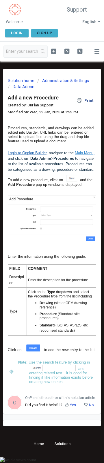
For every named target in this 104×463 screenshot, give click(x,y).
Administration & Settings (65, 80)
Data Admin (23, 86)
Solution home (21, 80)
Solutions (62, 444)
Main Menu (84, 153)
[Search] (43, 51)
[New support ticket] (53, 51)
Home (39, 444)
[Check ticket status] (67, 51)
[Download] (41, 230)
